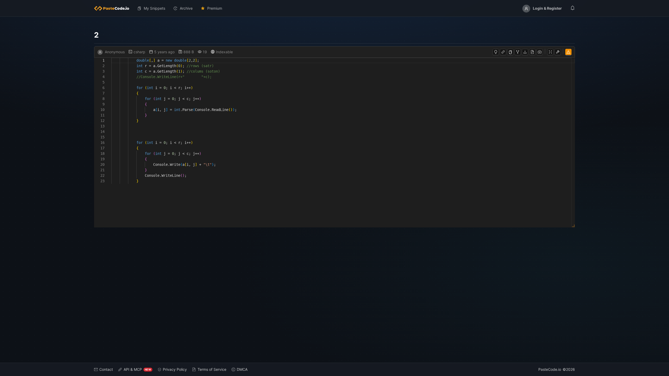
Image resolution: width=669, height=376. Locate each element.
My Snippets (154, 8)
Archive (186, 8)
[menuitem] (113, 8)
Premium (214, 8)
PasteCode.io (549, 369)
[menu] (334, 8)
